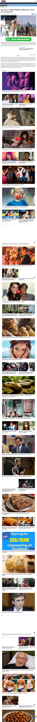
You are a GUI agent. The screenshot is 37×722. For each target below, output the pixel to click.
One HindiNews (4, 14)
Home (2, 7)
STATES (5, 7)
